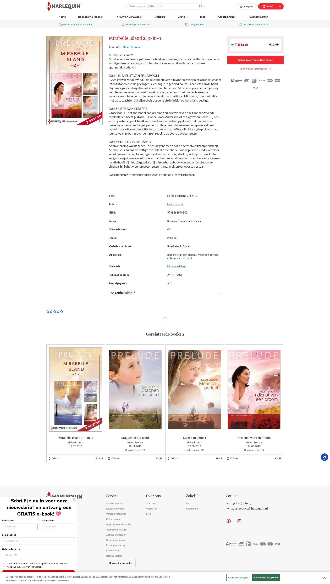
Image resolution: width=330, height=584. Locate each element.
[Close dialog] (74, 499)
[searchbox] (165, 6)
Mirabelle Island (176, 266)
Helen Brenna (131, 47)
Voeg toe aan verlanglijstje (254, 68)
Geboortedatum (11, 549)
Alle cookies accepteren (266, 577)
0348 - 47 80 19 (241, 503)
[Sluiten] (324, 577)
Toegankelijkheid (122, 293)
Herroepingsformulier (121, 563)
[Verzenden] (200, 6)
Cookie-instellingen (238, 577)
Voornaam (8, 520)
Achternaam (47, 520)
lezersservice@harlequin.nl (249, 508)
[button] (279, 403)
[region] (165, 578)
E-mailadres (9, 535)
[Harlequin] (63, 6)
